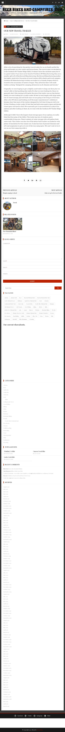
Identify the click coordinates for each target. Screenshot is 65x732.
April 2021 (5, 630)
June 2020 (5, 653)
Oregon (52, 313)
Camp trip (5, 392)
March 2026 (6, 498)
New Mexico (7, 313)
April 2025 (5, 525)
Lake (20, 310)
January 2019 (6, 694)
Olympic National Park (31, 313)
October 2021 (6, 615)
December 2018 (7, 696)
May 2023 (5, 577)
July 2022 (5, 596)
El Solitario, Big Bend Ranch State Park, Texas (18, 475)
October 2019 (6, 673)
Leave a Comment (36, 34)
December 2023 (7, 560)
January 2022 (6, 608)
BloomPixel (40, 730)
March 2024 (6, 553)
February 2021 (7, 634)
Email (5, 267)
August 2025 (6, 515)
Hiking (5, 406)
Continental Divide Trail (9, 304)
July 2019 (5, 680)
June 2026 (5, 491)
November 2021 (7, 613)
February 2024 (7, 556)
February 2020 (7, 663)
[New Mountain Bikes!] (12, 224)
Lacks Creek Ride (9, 457)
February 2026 (7, 501)
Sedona (28, 316)
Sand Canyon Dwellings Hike (18, 478)
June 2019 (5, 682)
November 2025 (7, 508)
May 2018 (5, 701)
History (40, 307)
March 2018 (6, 706)
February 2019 (7, 692)
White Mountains (23, 319)
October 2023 (6, 565)
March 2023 (6, 582)
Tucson (46, 316)
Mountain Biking (45, 310)
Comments (6, 243)
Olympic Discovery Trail (18, 313)
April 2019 (5, 687)
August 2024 (6, 541)
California (19, 300)
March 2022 (6, 606)
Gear (11, 20)
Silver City (35, 316)
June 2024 (5, 546)
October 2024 (6, 537)
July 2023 (5, 572)
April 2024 (5, 551)
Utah (52, 316)
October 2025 (6, 510)
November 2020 (7, 642)
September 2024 (7, 539)
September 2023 (7, 568)
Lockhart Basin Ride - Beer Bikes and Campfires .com (16, 473)
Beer (20, 297)
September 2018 (7, 699)
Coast (40, 300)
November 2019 (7, 670)
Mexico (5, 411)
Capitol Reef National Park (30, 300)
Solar (6, 399)
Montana (37, 310)
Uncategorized (7, 435)
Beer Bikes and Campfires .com (32, 10)
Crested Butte (29, 304)
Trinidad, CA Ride (9, 451)
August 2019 (6, 677)
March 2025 (6, 527)
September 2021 (7, 618)
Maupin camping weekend (10, 193)
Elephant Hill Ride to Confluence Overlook (42, 473)
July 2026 (5, 489)
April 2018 (5, 704)
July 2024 (5, 544)
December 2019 (7, 668)
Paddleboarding (7, 428)
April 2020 (5, 658)
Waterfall (15, 319)
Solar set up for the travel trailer (53, 193)
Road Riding (16, 316)
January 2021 (6, 637)
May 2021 (5, 627)
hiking (34, 307)
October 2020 (6, 644)
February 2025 (7, 529)
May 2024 (5, 549)
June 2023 (5, 575)
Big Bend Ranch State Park (43, 297)
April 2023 (5, 580)
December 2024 (7, 532)
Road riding (6, 430)
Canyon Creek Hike (39, 451)
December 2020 (7, 639)
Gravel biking (28, 307)
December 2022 (7, 584)
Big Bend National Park (29, 297)
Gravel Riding (6, 404)
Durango (52, 304)
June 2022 (5, 599)
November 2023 (7, 563)
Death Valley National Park (41, 304)
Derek (6, 34)
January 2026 (6, 503)
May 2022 (5, 601)
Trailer (26, 34)
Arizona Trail (14, 297)
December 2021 (7, 611)
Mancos (31, 310)
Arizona (6, 297)
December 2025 (7, 506)
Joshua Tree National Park (10, 310)
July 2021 (5, 622)
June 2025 (5, 520)
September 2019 (7, 675)
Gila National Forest (9, 307)
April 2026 (5, 496)
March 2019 (6, 689)
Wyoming (31, 319)
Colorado (46, 300)
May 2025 (5, 522)
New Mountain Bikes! (9, 231)
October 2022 (6, 589)
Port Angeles (7, 316)
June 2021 (5, 625)
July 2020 (5, 651)
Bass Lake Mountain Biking (15, 469)
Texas (41, 316)
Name (5, 261)
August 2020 (6, 649)
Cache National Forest (9, 300)
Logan (25, 310)
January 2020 (6, 665)
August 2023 (6, 570)
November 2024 (7, 534)
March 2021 (6, 632)
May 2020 (5, 656)
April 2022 (5, 603)
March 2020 (6, 661)
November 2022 (7, 587)
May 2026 (5, 494)
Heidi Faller (6, 478)
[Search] (58, 287)
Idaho (46, 307)
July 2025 (5, 518)
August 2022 (6, 594)
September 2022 (7, 591)
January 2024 (6, 558)
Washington (7, 319)
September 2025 (7, 513)
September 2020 (7, 646)
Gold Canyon (19, 307)
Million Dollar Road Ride (17, 471)
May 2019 (5, 684)
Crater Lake (21, 304)
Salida (22, 316)
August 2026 (6, 487)
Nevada (53, 310)
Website (5, 273)
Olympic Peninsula (43, 313)
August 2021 (6, 620)
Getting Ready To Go (19, 20)
